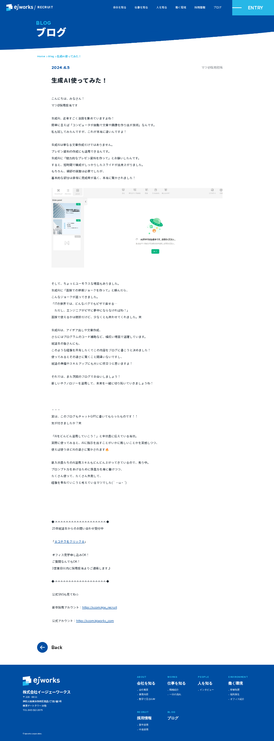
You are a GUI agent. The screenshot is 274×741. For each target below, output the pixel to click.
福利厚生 (235, 694)
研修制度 (235, 689)
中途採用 (143, 729)
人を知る (161, 7)
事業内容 (143, 694)
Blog (51, 56)
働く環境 (180, 7)
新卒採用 (143, 725)
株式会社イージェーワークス (47, 691)
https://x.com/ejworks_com (95, 621)
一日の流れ (175, 694)
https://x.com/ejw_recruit (99, 607)
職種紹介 (174, 689)
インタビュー (207, 689)
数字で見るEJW (147, 699)
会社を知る (119, 7)
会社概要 (143, 689)
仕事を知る (141, 7)
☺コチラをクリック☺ (69, 541)
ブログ (218, 7)
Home (41, 56)
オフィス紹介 (237, 699)
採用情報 (199, 7)
